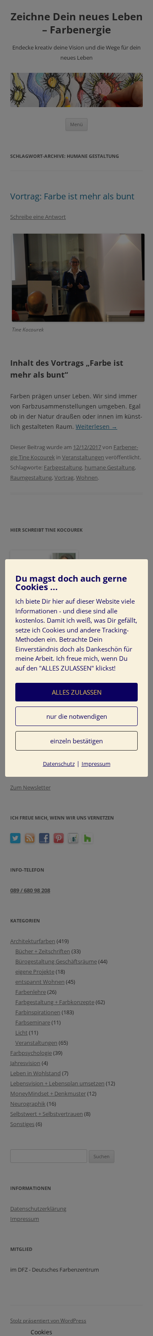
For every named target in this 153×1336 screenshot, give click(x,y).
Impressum (96, 763)
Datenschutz (59, 763)
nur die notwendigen (76, 716)
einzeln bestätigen (76, 741)
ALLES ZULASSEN (77, 692)
